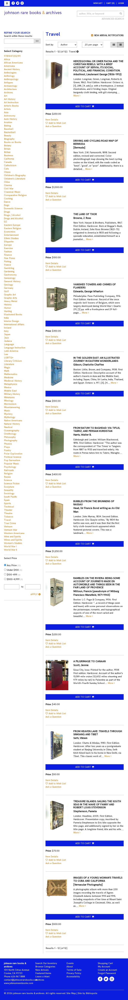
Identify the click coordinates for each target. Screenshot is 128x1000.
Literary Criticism (13, 361)
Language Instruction (14, 347)
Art (5, 95)
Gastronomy (10, 274)
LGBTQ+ (9, 357)
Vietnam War (10, 529)
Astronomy (9, 115)
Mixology (9, 400)
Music (7, 410)
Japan (7, 334)
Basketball (10, 132)
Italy (6, 331)
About (69, 966)
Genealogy (9, 278)
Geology (8, 284)
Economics (9, 231)
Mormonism (10, 404)
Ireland (7, 327)
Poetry (7, 450)
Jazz (6, 337)
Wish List (97, 3)
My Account (104, 966)
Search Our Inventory (46, 963)
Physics (8, 443)
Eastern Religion (12, 228)
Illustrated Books (13, 314)
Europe (8, 245)
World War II (10, 549)
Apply (34, 594)
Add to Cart (83, 106)
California (9, 158)
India (6, 317)
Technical (9, 506)
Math (6, 370)
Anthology (9, 76)
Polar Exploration (13, 453)
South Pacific (10, 496)
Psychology (10, 467)
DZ (5, 221)
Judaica (8, 341)
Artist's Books (11, 105)
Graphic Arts (10, 298)
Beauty (7, 135)
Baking (7, 125)
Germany (8, 288)
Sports (7, 503)
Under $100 (14, 570)
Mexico (7, 387)
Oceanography (11, 430)
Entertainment (11, 235)
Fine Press (9, 258)
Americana (9, 66)
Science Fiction (12, 483)
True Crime (10, 523)
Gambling (9, 268)
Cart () (110, 3)
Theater (8, 510)
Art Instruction (11, 102)
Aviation (8, 122)
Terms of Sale (74, 970)
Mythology (9, 417)
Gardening (9, 271)
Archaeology (10, 85)
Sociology (9, 493)
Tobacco (8, 516)
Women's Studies (13, 543)
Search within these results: (18, 36)
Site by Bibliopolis (87, 993)
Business (8, 155)
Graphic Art (10, 294)
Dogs (6, 205)
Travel (7, 520)
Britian (7, 152)
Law (6, 354)
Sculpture (9, 486)
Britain (7, 148)
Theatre (8, 513)
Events (70, 963)
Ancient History (12, 69)
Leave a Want (42, 976)
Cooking (8, 198)
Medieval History (13, 380)
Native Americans (13, 420)
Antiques (8, 82)
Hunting (8, 311)
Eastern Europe (12, 225)
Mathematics (10, 374)
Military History (12, 394)
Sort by (49, 44)
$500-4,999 (14, 579)
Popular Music (11, 463)
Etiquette (9, 241)
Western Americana (14, 533)
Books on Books (12, 142)
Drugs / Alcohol (12, 215)
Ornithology (10, 433)
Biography (9, 139)
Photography (10, 440)
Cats (6, 168)
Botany (7, 145)
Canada (8, 162)
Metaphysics (10, 384)
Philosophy (10, 437)
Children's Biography (15, 175)
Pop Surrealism (12, 460)
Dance (7, 201)
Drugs (7, 211)
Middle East (10, 390)
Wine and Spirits (12, 536)
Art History (9, 99)
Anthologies (10, 72)
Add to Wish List (57, 123)
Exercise (8, 248)
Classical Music (12, 192)
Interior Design (11, 321)
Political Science (12, 457)
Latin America (11, 351)
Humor (7, 307)
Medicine (8, 377)
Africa (7, 59)
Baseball (9, 129)
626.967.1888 (18, 976)
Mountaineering (12, 407)
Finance (8, 254)
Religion (8, 473)
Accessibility (73, 976)
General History (12, 281)
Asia (6, 112)
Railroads (9, 470)
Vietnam (8, 526)
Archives (8, 92)
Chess (7, 172)
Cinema (8, 185)
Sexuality (8, 490)
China (7, 182)
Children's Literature (14, 178)
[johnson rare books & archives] (33, 13)
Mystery (8, 414)
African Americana (13, 62)
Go (37, 41)
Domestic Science (13, 208)
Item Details (52, 119)
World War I (10, 546)
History (8, 304)
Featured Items (43, 973)
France (7, 264)
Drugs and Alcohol (13, 218)
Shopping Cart (105, 963)
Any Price (13, 565)
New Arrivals (42, 970)
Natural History (12, 423)
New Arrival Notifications (109, 35)
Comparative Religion (15, 195)
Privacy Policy (73, 973)
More (76, 95)
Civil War (9, 188)
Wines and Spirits (13, 539)
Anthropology (11, 79)
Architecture (10, 89)
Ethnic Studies (11, 238)
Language (9, 344)
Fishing (7, 261)
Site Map (71, 993)
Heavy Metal (10, 301)
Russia (7, 476)
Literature (9, 364)
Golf (6, 291)
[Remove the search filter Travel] (77, 51)
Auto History (10, 119)
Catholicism (10, 165)
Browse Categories (45, 966)
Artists (7, 109)
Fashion (8, 251)
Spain (7, 500)
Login (121, 3)
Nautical (8, 427)
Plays (7, 447)
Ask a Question (53, 126)
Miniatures (9, 397)
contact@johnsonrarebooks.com (21, 979)
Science (8, 480)
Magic (7, 367)
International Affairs (14, 324)
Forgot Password (107, 973)
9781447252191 (12, 56)
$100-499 (13, 574)
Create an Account (107, 970)
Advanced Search (113, 18)
